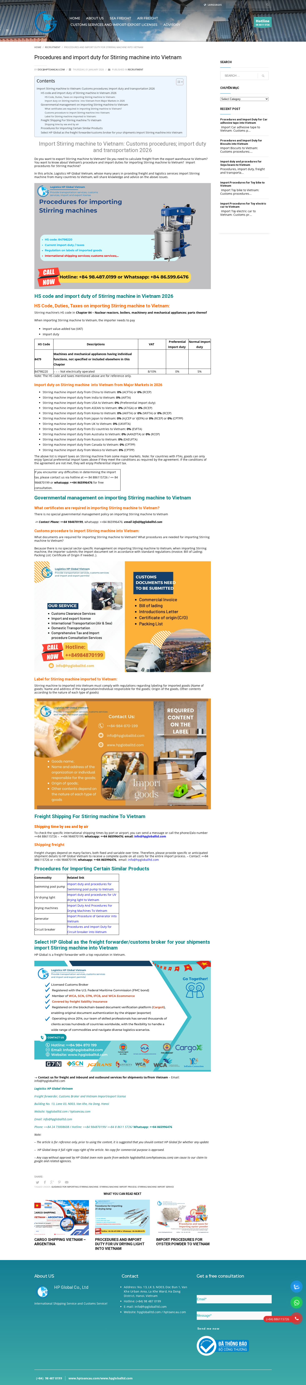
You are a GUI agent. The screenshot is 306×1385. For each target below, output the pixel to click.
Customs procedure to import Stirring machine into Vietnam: (77, 112)
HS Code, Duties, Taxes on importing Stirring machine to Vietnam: (80, 97)
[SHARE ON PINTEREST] (59, 1182)
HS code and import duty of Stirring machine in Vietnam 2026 (79, 93)
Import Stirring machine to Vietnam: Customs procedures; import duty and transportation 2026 (96, 88)
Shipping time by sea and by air (62, 124)
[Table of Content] (179, 82)
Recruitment (135, 69)
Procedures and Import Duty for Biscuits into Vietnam (241, 142)
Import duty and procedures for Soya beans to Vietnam (241, 163)
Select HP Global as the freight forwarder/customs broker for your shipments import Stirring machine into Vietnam (111, 132)
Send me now (208, 1328)
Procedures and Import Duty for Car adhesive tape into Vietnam (243, 121)
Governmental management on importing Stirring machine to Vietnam (85, 104)
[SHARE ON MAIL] (66, 1182)
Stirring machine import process (118, 1186)
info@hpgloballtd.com (143, 860)
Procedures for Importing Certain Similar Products (72, 128)
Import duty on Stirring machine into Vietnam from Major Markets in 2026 (85, 100)
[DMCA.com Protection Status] (71, 1334)
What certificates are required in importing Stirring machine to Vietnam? (84, 108)
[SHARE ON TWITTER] (37, 1182)
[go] (267, 4)
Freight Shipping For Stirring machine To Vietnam (71, 120)
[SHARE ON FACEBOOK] (45, 1182)
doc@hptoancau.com (51, 69)
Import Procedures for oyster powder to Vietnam (183, 1241)
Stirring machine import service (156, 1186)
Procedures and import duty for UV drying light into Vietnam (119, 1244)
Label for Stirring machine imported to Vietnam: (70, 116)
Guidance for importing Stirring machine (74, 1186)
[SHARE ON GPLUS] (52, 1182)
